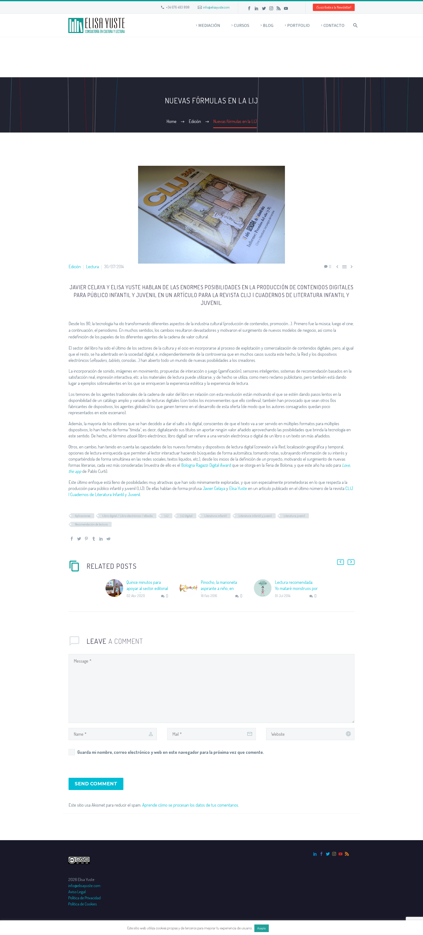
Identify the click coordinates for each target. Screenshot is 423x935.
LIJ (166, 516)
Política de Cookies (82, 903)
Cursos (241, 25)
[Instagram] (271, 8)
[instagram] (334, 854)
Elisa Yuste (238, 488)
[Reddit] (108, 539)
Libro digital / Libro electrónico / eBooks (127, 516)
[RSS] (278, 8)
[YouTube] (286, 8)
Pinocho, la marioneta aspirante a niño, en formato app (219, 588)
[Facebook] (249, 8)
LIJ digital (186, 516)
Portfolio (298, 25)
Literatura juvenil (294, 516)
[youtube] (340, 854)
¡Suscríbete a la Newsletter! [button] (333, 7)
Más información (283, 928)
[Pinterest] (86, 539)
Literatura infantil (215, 516)
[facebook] (321, 854)
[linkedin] (315, 854)
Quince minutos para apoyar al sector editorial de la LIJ (147, 588)
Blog (268, 25)
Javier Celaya (214, 488)
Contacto (333, 25)
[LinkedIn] (256, 8)
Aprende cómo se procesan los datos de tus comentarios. (190, 805)
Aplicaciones (82, 516)
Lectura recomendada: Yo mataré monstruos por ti (296, 588)
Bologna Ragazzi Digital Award (206, 465)
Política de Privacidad (84, 897)
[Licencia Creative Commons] (79, 859)
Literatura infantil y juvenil (255, 516)
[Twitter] (264, 8)
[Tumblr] (94, 539)
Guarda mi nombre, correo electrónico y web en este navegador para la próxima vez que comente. (170, 752)
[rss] (347, 854)
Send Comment (96, 784)
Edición (75, 266)
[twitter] (328, 854)
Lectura (92, 266)
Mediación (209, 25)
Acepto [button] (261, 928)
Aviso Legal (77, 891)
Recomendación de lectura (91, 524)
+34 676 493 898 (177, 7)
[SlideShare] (293, 8)
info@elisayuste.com (216, 7)
